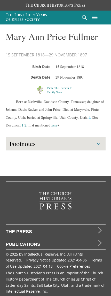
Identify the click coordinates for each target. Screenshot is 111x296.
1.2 (24, 125)
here (54, 125)
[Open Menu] (94, 17)
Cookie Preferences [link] (73, 266)
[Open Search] (84, 17)
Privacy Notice (38, 260)
